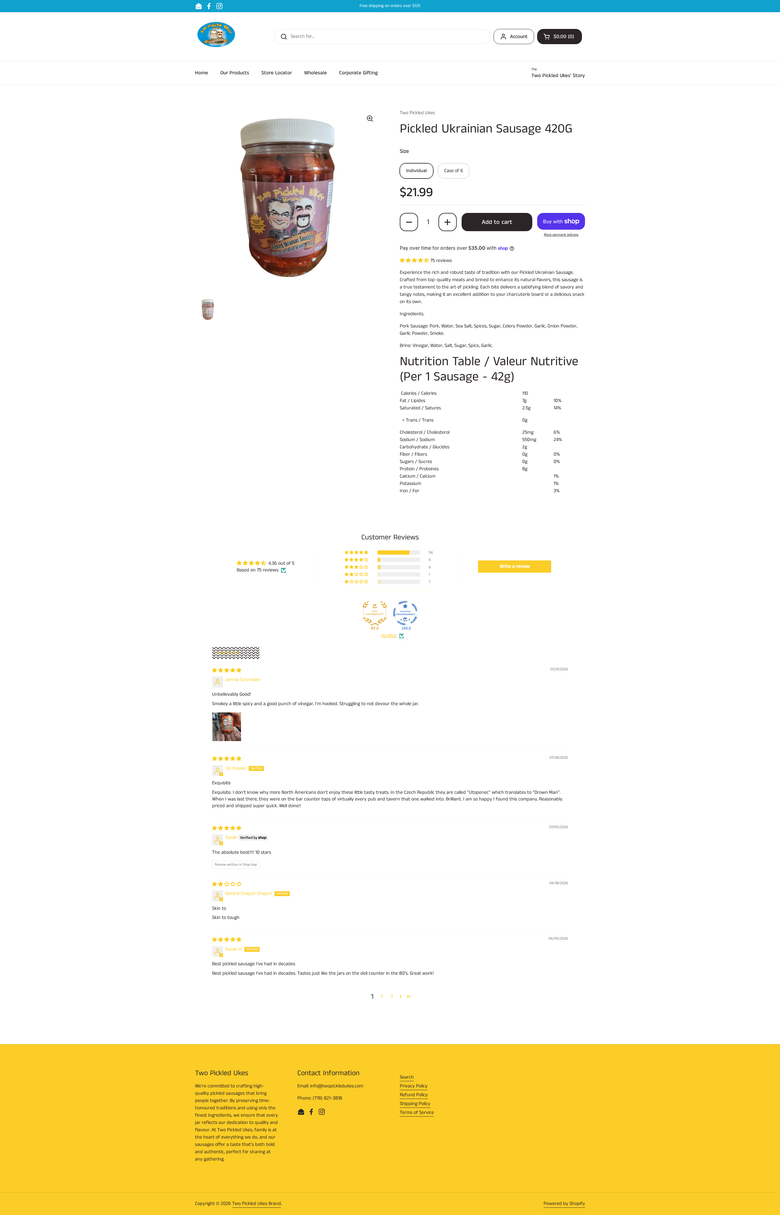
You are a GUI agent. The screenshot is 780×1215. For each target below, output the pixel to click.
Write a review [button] (515, 566)
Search (407, 1077)
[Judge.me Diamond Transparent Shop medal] (405, 613)
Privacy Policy (413, 1086)
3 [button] (392, 996)
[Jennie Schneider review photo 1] (226, 726)
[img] (226, 670)
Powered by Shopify (564, 1203)
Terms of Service (417, 1112)
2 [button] (382, 996)
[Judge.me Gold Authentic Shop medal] (375, 613)
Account (519, 36)
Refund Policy (414, 1094)
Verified (389, 636)
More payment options (561, 234)
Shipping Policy (415, 1103)
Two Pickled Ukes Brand (256, 1203)
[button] (559, 36)
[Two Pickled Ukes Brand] (216, 36)
